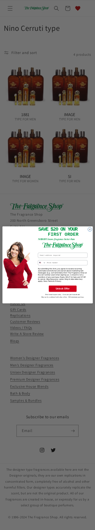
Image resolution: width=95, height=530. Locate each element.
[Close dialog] (90, 230)
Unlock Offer (62, 288)
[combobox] (42, 262)
